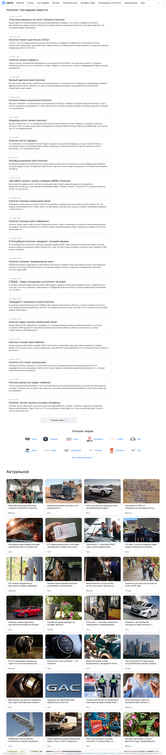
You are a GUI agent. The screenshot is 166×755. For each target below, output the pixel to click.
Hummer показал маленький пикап (30, 201)
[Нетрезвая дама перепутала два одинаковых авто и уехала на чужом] (24, 536)
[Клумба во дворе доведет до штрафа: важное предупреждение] (63, 614)
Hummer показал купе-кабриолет (29, 221)
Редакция (69, 753)
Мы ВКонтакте (59, 753)
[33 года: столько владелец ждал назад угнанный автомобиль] (141, 536)
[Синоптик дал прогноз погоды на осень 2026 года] (141, 575)
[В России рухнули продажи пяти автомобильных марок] (102, 497)
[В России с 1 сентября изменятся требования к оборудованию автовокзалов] (102, 614)
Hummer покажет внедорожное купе (31, 261)
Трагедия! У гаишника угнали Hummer (31, 301)
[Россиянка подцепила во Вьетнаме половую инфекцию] (24, 575)
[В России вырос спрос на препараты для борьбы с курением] (141, 691)
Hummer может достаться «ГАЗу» (29, 39)
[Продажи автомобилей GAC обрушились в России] (63, 691)
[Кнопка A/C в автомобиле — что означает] (63, 653)
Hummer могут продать (23, 140)
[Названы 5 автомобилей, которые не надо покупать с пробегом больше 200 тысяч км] (141, 614)
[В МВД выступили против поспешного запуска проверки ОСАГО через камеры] (24, 730)
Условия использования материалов (88, 753)
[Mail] (3, 3)
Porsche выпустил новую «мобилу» (30, 382)
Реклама (23, 753)
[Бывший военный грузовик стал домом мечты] (63, 497)
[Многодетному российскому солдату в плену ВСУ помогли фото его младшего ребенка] (24, 497)
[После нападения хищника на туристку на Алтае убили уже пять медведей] (24, 653)
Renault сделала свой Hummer (27, 80)
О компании (13, 753)
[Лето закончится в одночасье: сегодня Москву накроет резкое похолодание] (141, 653)
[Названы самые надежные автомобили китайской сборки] (24, 614)
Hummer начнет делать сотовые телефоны (34, 402)
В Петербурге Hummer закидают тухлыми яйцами (39, 241)
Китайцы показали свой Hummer (28, 160)
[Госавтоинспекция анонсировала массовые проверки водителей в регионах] (102, 691)
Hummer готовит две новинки (26, 342)
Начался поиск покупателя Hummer (30, 100)
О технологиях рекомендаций (126, 753)
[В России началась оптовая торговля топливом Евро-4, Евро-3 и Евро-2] (102, 730)
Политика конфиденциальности (150, 753)
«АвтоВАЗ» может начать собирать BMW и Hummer (40, 180)
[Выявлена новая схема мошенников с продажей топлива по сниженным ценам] (102, 653)
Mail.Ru (5, 753)
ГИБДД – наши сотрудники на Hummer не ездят (37, 281)
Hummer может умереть (24, 59)
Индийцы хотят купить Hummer (28, 120)
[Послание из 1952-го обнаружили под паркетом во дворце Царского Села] (141, 497)
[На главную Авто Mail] (9, 3)
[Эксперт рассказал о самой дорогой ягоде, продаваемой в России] (141, 730)
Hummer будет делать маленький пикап (33, 322)
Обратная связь (108, 753)
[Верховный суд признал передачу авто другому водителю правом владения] (24, 691)
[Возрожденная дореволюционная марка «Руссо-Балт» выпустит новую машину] (63, 730)
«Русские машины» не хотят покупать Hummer (37, 19)
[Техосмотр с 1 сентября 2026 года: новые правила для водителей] (102, 536)
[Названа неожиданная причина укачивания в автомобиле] (63, 575)
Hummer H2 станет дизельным (27, 362)
